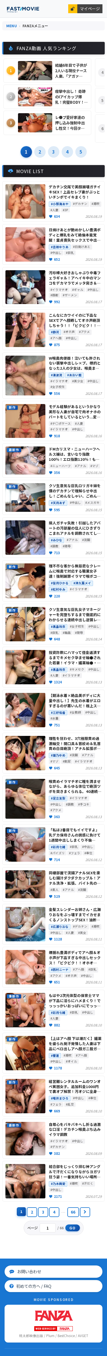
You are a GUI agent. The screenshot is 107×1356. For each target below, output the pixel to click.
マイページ (90, 8)
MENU (11, 26)
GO (72, 1227)
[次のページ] (85, 1212)
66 (73, 1212)
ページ (32, 1228)
